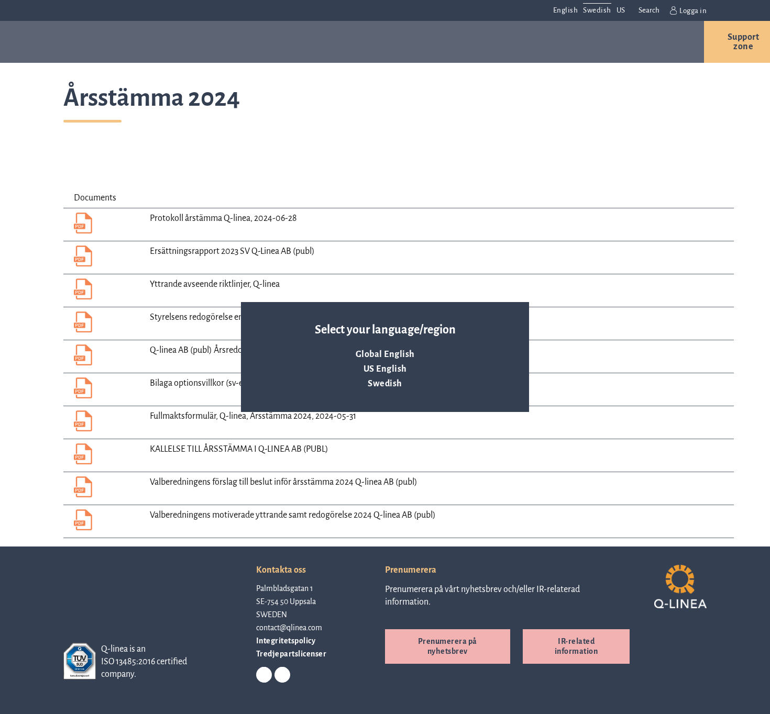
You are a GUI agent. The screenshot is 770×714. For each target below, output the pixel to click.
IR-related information (576, 646)
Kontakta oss (650, 42)
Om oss (412, 42)
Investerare (557, 42)
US (621, 10)
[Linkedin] (264, 675)
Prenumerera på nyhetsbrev (447, 646)
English (565, 10)
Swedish (385, 383)
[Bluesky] (282, 675)
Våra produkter (159, 42)
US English (385, 369)
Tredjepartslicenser (291, 654)
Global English (385, 354)
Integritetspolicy (286, 641)
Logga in (693, 11)
